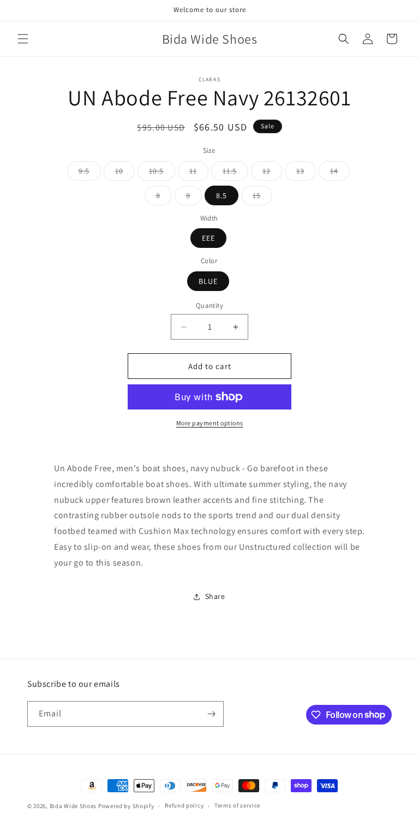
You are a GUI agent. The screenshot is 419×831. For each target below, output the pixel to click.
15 (262, 197)
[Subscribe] (211, 714)
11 (198, 173)
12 (272, 173)
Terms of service (237, 805)
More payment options (209, 423)
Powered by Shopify (126, 806)
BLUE (208, 281)
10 (125, 173)
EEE (208, 238)
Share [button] (215, 596)
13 (306, 173)
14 (340, 173)
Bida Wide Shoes (73, 806)
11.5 (235, 173)
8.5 (221, 195)
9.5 (90, 173)
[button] (23, 39)
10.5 (162, 173)
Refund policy (184, 805)
